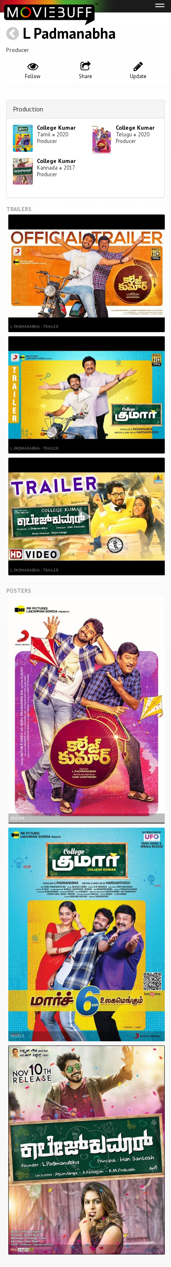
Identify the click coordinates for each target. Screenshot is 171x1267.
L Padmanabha (69, 33)
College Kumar (56, 127)
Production (28, 109)
